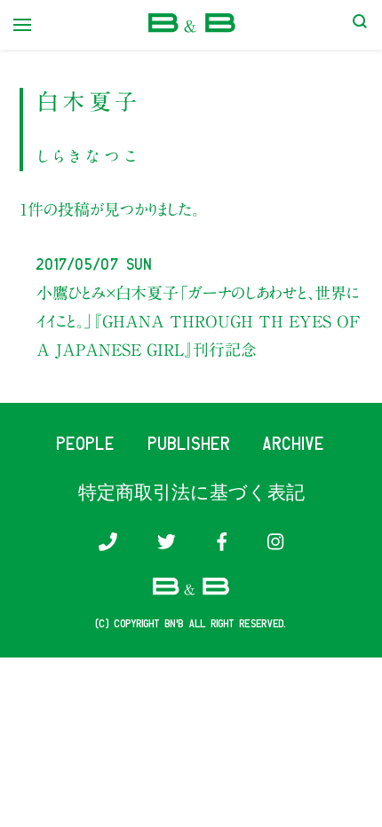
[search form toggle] (360, 24)
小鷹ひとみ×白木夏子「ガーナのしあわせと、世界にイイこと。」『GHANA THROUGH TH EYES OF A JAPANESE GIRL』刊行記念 (198, 321)
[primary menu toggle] (22, 25)
